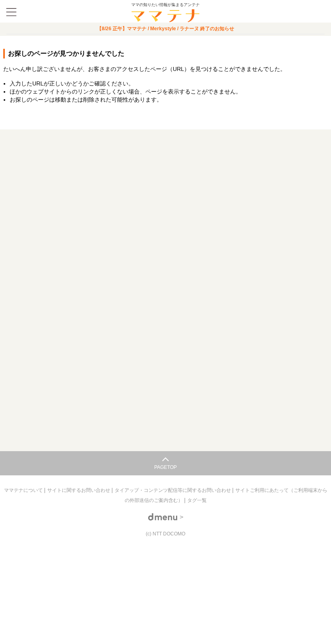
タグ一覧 (197, 500)
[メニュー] (11, 12)
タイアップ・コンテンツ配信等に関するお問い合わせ (173, 490)
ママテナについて (24, 490)
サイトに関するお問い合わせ (79, 490)
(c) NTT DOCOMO (165, 534)
